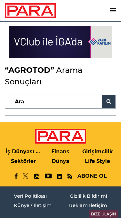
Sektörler (23, 161)
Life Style (97, 161)
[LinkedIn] (59, 176)
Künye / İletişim (33, 205)
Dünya (60, 161)
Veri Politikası (30, 196)
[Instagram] (36, 176)
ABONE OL (92, 176)
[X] (26, 176)
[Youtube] (48, 176)
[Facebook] (16, 176)
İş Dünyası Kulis (23, 151)
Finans (60, 151)
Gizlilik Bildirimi (88, 196)
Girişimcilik (97, 151)
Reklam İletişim (88, 205)
